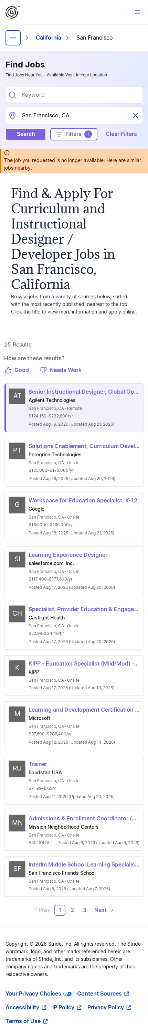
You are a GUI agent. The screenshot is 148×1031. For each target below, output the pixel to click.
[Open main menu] (137, 12)
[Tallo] (13, 12)
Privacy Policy (105, 1007)
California (48, 38)
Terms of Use (23, 1021)
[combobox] (79, 95)
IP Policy (63, 1007)
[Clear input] (135, 115)
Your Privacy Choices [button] (33, 994)
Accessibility (22, 1007)
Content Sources (99, 994)
